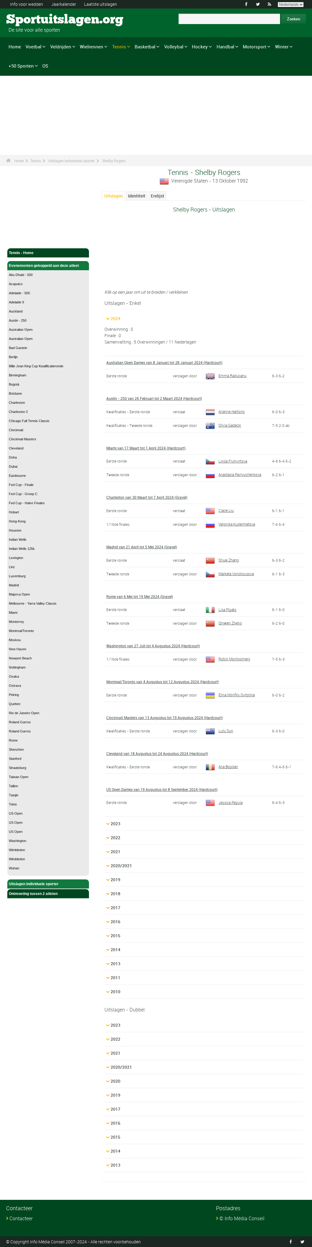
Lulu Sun (225, 730)
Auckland (16, 311)
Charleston (17, 402)
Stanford (15, 758)
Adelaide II (16, 302)
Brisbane (15, 393)
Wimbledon (17, 850)
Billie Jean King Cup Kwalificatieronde (36, 366)
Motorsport (254, 47)
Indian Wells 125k (22, 548)
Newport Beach (20, 658)
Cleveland (16, 448)
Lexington (16, 558)
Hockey (200, 47)
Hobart (14, 512)
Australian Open (21, 329)
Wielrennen (91, 47)
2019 (115, 879)
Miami (13, 612)
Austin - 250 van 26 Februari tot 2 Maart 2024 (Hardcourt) (154, 398)
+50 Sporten (21, 66)
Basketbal (145, 47)
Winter (282, 47)
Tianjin (13, 795)
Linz (12, 567)
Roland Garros (20, 722)
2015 (115, 935)
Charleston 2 (18, 412)
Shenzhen (16, 749)
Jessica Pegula (230, 802)
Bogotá (14, 384)
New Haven (17, 649)
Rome (13, 740)
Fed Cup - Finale (21, 485)
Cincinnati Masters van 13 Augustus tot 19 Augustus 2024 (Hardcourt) (164, 717)
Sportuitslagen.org (29, 19)
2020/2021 (121, 865)
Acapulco (16, 284)
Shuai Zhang (228, 559)
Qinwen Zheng (230, 622)
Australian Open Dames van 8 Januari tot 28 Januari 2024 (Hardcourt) (164, 362)
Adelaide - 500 (19, 293)
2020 (115, 1081)
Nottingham (17, 667)
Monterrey (16, 622)
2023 (115, 823)
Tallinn (13, 786)
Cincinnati (16, 430)
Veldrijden (60, 47)
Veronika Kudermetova (236, 524)
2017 (115, 907)
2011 (115, 977)
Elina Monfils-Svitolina (236, 694)
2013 (115, 963)
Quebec (15, 704)
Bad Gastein (18, 348)
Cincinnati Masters (22, 439)
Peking (14, 695)
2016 (115, 921)
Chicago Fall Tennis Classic (29, 421)
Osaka (14, 676)
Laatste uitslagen (100, 4)
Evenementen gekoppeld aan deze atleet (44, 266)
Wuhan (14, 868)
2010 (115, 991)
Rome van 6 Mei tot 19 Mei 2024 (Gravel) (139, 596)
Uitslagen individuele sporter (71, 160)
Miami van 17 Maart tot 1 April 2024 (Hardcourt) (146, 447)
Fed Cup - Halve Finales (27, 503)
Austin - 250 (18, 320)
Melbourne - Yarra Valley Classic (33, 603)
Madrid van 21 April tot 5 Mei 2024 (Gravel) (141, 546)
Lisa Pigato (227, 609)
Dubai (13, 466)
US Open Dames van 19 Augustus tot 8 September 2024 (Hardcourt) (162, 789)
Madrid (14, 585)
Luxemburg (17, 576)
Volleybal (173, 47)
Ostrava (15, 685)
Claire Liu (226, 510)
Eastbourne (17, 475)
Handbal (225, 47)
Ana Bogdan (228, 766)
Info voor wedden (26, 4)
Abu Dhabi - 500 (21, 275)
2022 (115, 837)
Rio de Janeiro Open (24, 713)
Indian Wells (18, 539)
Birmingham (17, 375)
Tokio (13, 804)
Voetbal (33, 47)
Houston (15, 530)
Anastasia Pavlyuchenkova (239, 474)
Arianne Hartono (231, 411)
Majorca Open (19, 594)
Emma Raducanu (232, 375)
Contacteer (21, 1218)
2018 (115, 893)
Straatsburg (17, 768)
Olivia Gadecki (229, 425)
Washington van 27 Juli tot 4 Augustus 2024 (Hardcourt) (153, 645)
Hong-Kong (17, 521)
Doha (13, 457)
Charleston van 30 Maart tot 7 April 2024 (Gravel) (146, 497)
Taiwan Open (18, 777)
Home (15, 47)
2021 (115, 851)
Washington (17, 841)
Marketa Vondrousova (236, 573)
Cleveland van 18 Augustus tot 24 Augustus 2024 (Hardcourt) (157, 753)
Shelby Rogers (114, 160)
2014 (115, 949)
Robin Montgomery (234, 658)
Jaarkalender (63, 4)
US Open (16, 813)
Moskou (15, 640)
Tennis (119, 47)
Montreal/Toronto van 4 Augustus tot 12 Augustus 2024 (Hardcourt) (162, 681)
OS (45, 66)
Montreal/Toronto (21, 631)
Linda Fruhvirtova (232, 461)
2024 (115, 318)
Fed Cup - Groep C (23, 494)
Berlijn (13, 357)
